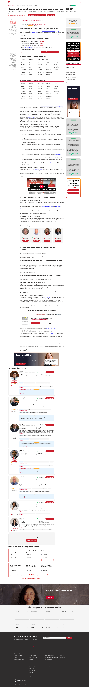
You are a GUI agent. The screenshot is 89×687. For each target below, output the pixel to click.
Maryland (31, 76)
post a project (50, 333)
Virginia (55, 64)
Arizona (22, 62)
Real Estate (42, 382)
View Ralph (14, 381)
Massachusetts (41, 59)
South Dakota (48, 74)
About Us (31, 648)
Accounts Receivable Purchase (34, 465)
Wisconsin (56, 69)
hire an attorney (38, 169)
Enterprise (31, 659)
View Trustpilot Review (73, 36)
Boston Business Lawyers (70, 67)
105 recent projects (29, 47)
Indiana (30, 66)
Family (46, 382)
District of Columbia (23, 73)
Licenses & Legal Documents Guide (51, 657)
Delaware (23, 71)
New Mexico (40, 76)
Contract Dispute (17, 651)
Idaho (30, 62)
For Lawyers (32, 661)
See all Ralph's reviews (23, 393)
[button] (22, 611)
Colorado (23, 67)
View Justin (14, 486)
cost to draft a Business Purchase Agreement (31, 20)
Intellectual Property (39, 409)
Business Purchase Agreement (24, 386)
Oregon (47, 67)
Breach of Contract (17, 648)
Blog (13, 5)
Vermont (56, 62)
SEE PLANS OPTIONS (73, 98)
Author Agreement (38, 513)
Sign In (68, 2)
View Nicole (14, 528)
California (23, 66)
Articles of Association (32, 513)
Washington (56, 66)
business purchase (34, 109)
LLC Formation (32, 677)
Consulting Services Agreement (44, 438)
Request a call (50, 597)
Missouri (39, 66)
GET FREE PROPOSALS (75, 2)
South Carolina (49, 72)
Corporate (21, 382)
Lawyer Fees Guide (48, 651)
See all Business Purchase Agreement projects (31, 578)
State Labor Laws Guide (49, 663)
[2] (55, 32)
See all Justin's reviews (23, 497)
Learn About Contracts (34, 666)
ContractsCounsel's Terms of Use (51, 328)
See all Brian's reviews (23, 472)
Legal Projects (32, 676)
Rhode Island (48, 71)
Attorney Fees (32, 650)
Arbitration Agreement (50, 386)
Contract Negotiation (18, 655)
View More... (21, 387)
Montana (39, 67)
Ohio (47, 64)
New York (48, 59)
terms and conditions (59, 109)
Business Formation (17, 650)
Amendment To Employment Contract (35, 491)
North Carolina (49, 61)
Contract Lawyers (33, 653)
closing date (49, 162)
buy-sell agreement (59, 106)
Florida (22, 76)
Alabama (23, 59)
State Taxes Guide (48, 664)
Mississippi (40, 64)
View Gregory (14, 407)
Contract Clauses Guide (49, 648)
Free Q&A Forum (48, 650)
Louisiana (31, 72)
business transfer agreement (47, 106)
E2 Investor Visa (46, 529)
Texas (55, 59)
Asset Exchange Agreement (43, 412)
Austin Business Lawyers (70, 65)
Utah (55, 61)
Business (25, 382)
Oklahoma (48, 66)
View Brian (14, 460)
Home (9, 5)
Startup (46, 488)
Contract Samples (33, 655)
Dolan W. (57, 323)
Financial (29, 382)
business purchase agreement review (53, 271)
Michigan (39, 61)
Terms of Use (62, 657)
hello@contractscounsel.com (65, 650)
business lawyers (33, 23)
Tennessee (48, 76)
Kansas (30, 69)
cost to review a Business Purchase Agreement (31, 21)
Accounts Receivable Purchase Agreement (46, 465)
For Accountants (32, 663)
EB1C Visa (50, 529)
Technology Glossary (48, 666)
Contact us (62, 648)
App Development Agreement (41, 386)
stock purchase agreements (47, 206)
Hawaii (30, 61)
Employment (33, 382)
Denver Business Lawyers (70, 72)
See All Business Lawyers (70, 84)
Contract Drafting (17, 653)
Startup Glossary (48, 661)
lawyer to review (34, 32)
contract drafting (46, 297)
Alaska (22, 61)
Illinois (30, 64)
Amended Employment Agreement (32, 529)
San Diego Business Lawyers (71, 81)
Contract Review (17, 657)
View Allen (14, 434)
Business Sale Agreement (45, 491)
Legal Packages (32, 670)
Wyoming (56, 71)
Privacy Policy (62, 655)
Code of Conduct (40, 529)
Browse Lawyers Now (31, 540)
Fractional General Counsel (19, 659)
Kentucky (31, 71)
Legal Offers (32, 668)
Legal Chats (47, 653)
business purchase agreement (48, 31)
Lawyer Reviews (32, 664)
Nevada (39, 71)
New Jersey (40, 74)
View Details (45, 323)
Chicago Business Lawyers (70, 69)
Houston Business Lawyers (70, 74)
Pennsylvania (48, 69)
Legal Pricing (32, 674)
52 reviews (37, 25)
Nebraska (40, 69)
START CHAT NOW (20, 363)
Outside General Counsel (18, 661)
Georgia (31, 59)
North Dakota (48, 62)
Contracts (51, 461)
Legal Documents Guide (49, 655)
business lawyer (31, 117)
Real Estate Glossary (48, 659)
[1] (58, 31)
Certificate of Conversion (46, 513)
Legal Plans (31, 672)
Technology (37, 382)
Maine (30, 74)
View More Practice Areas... (23, 384)
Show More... (21, 380)
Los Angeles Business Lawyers (71, 75)
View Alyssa (14, 511)
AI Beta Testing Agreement (24, 513)
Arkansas (23, 64)
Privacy (49, 382)
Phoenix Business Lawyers (70, 79)
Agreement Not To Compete (34, 412)
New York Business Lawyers (71, 77)
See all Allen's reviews (23, 446)
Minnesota (40, 62)
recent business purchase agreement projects (37, 24)
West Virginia (56, 67)
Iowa (30, 67)
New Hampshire (41, 72)
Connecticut (23, 69)
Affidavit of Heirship (23, 529)
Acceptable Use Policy (33, 386)
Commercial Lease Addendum (34, 438)
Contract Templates (33, 657)
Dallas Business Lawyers (70, 70)
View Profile (26, 240)
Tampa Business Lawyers (70, 82)
